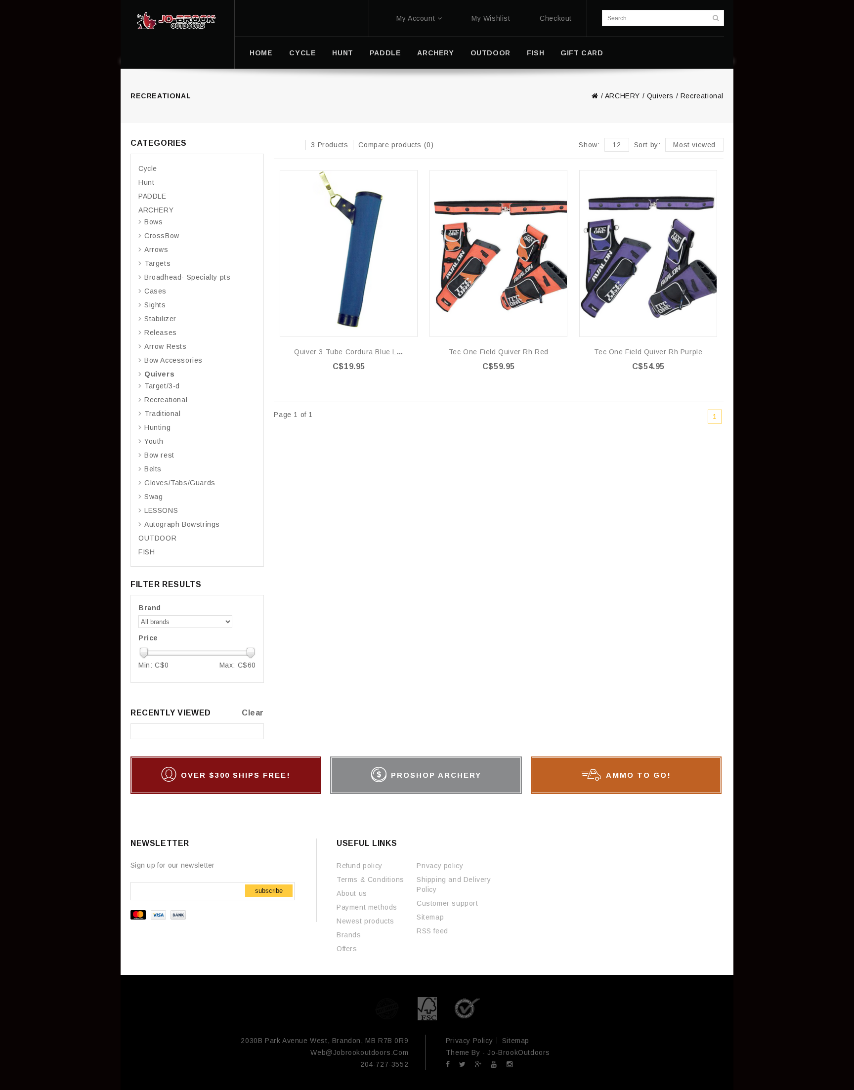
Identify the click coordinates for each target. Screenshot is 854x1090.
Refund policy (360, 866)
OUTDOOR (490, 53)
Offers (347, 949)
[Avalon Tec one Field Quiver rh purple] (648, 253)
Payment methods (367, 907)
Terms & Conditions (370, 879)
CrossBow (161, 236)
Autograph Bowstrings (182, 524)
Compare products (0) (395, 145)
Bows (153, 222)
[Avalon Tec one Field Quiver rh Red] (498, 253)
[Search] (716, 18)
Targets (157, 263)
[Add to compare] (409, 193)
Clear (253, 713)
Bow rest (159, 455)
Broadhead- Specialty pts (187, 277)
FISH (535, 53)
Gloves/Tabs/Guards (179, 483)
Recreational (702, 96)
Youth (154, 441)
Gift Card (581, 53)
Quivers (660, 96)
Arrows (156, 249)
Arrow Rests (165, 346)
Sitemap (430, 917)
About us (352, 893)
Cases (155, 291)
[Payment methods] (159, 917)
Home (261, 53)
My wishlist (491, 18)
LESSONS (161, 510)
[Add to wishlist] (409, 177)
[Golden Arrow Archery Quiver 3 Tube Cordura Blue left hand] (348, 253)
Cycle (302, 53)
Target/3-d (162, 386)
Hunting (157, 427)
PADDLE (385, 53)
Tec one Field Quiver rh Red (499, 352)
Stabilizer (160, 319)
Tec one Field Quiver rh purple (648, 352)
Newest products (365, 921)
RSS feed (432, 931)
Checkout (556, 18)
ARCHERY (435, 53)
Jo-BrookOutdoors (518, 1052)
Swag (153, 497)
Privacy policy (440, 866)
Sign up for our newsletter (172, 865)
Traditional (162, 414)
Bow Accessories (173, 360)
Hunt (342, 53)
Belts (153, 469)
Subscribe (269, 890)
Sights (155, 305)
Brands (349, 935)
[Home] (176, 21)
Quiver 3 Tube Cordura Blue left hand (359, 352)
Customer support (447, 903)
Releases (160, 332)
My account (415, 18)
